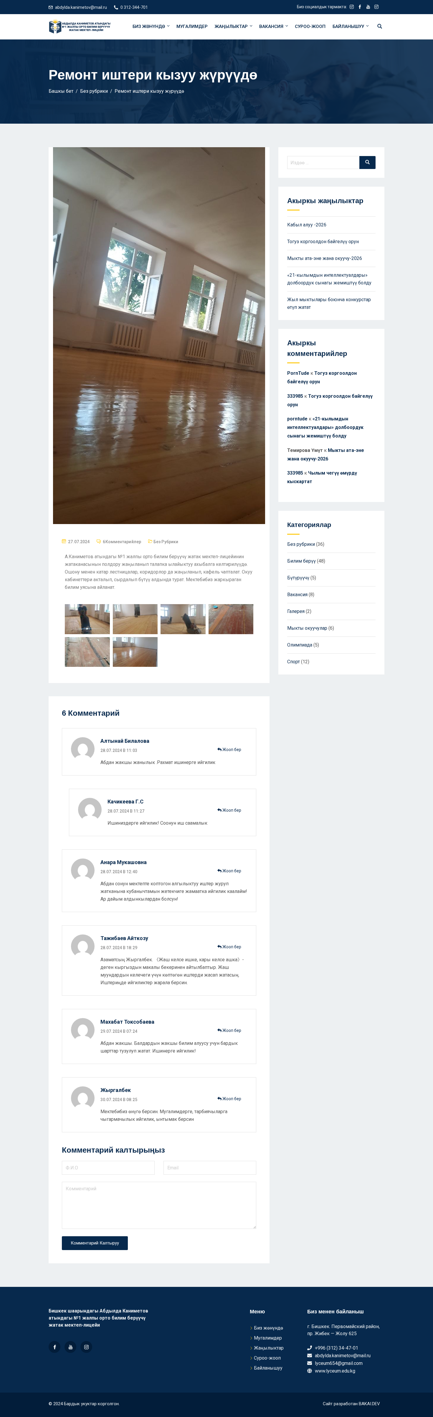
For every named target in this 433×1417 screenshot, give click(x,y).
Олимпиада (299, 645)
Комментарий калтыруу (95, 1243)
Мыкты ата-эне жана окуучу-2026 (324, 258)
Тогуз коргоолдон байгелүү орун (323, 241)
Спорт (293, 661)
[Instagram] (86, 1347)
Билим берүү (301, 561)
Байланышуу (348, 26)
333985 (295, 396)
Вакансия (271, 26)
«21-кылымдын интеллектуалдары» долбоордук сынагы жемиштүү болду (325, 427)
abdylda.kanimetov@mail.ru (81, 7)
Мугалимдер (192, 26)
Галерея (296, 611)
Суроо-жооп (310, 26)
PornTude (298, 373)
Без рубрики (165, 541)
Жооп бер (231, 749)
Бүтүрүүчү (298, 578)
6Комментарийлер (122, 541)
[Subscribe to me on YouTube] (368, 7)
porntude (297, 419)
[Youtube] (70, 1347)
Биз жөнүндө (149, 26)
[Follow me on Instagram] (352, 7)
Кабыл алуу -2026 (306, 225)
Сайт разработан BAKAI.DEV (351, 1403)
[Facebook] (54, 1347)
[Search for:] (331, 162)
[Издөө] (367, 162)
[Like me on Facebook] (360, 7)
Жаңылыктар (231, 26)
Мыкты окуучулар (307, 628)
